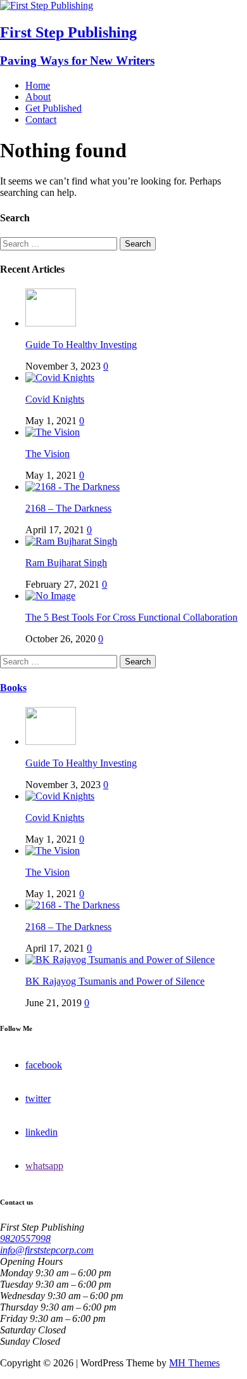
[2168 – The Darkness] (72, 486)
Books (13, 687)
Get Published (53, 108)
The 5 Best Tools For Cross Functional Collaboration (131, 617)
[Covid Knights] (59, 377)
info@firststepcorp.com (47, 1250)
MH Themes (194, 1362)
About (38, 96)
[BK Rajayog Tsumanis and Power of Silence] (120, 959)
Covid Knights (54, 399)
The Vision (47, 453)
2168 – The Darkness (68, 508)
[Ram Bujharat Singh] (71, 541)
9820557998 (25, 1238)
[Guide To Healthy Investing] (50, 323)
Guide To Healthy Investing (81, 344)
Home (37, 85)
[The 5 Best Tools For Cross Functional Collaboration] (50, 595)
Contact (40, 119)
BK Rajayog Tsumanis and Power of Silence (115, 981)
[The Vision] (52, 432)
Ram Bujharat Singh (66, 562)
